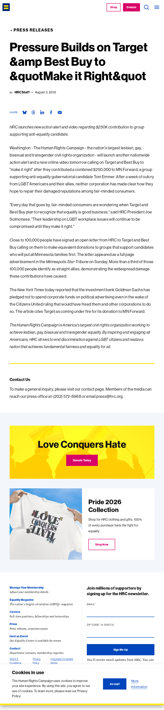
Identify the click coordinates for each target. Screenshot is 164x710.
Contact (15, 648)
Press (13, 624)
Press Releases (33, 29)
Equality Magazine (22, 600)
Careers (15, 612)
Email (99, 604)
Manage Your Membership (27, 587)
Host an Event (19, 636)
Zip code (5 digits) (108, 624)
